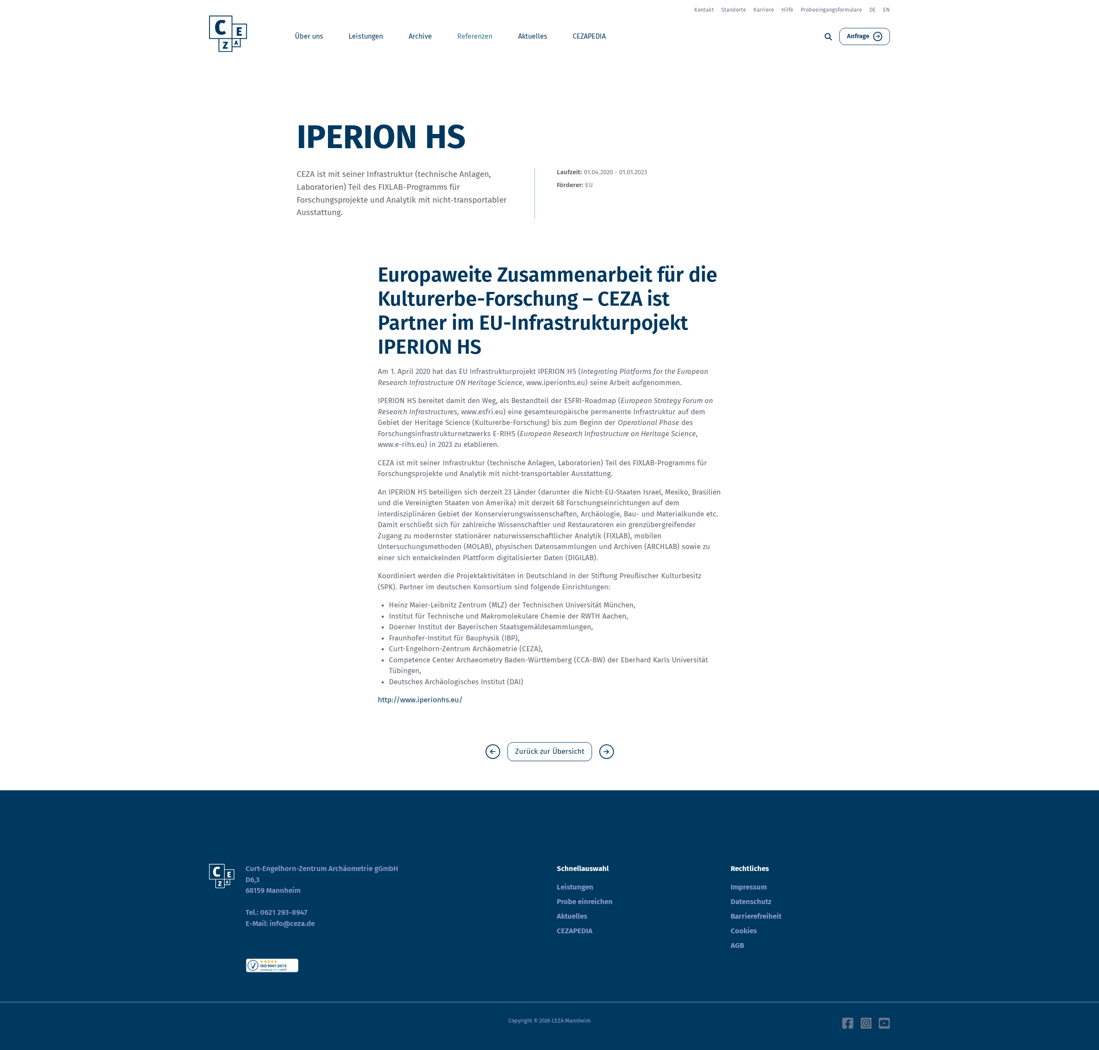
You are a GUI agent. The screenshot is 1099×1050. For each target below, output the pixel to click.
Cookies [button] (744, 930)
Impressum (749, 887)
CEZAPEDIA (589, 36)
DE (872, 9)
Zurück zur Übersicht (549, 751)
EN (886, 9)
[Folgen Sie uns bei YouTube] (884, 1022)
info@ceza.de (292, 923)
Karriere (763, 9)
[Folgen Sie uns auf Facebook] (847, 1022)
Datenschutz (751, 901)
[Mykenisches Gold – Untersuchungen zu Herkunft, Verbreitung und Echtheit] (606, 751)
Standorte (733, 9)
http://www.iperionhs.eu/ (420, 699)
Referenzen (474, 36)
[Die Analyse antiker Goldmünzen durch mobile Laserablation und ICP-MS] (493, 751)
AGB (737, 945)
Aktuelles (532, 36)
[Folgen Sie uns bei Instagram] (866, 1022)
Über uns (309, 36)
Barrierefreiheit (756, 916)
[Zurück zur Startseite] (231, 36)
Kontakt (704, 9)
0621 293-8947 (283, 912)
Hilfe (787, 9)
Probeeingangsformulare (831, 9)
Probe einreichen (585, 901)
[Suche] (828, 36)
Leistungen (366, 36)
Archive (420, 36)
